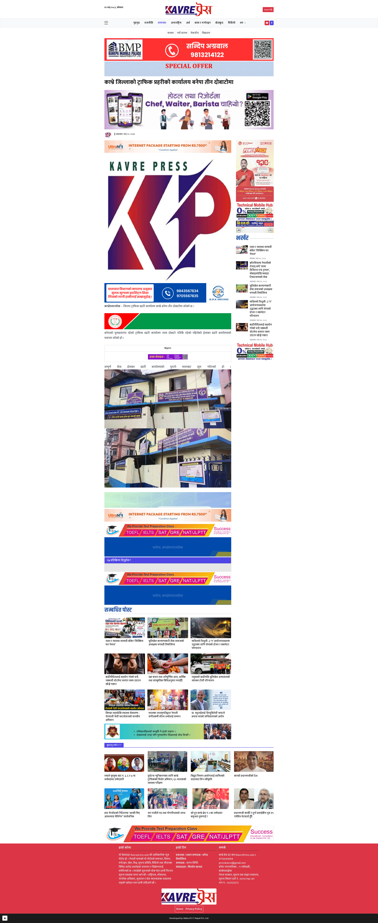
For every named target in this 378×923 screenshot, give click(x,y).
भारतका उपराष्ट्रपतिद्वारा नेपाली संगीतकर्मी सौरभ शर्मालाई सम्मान (164, 715)
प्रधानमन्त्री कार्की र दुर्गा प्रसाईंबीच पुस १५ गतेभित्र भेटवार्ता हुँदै (254, 815)
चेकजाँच (194, 33)
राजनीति (148, 23)
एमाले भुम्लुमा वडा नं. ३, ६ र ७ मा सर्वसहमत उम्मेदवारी (119, 778)
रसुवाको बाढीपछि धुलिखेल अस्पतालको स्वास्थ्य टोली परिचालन (211, 679)
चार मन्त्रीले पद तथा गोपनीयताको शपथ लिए (166, 815)
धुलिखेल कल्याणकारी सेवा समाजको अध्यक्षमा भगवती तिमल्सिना (166, 643)
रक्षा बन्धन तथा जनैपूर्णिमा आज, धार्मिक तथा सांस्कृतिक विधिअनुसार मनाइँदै (167, 679)
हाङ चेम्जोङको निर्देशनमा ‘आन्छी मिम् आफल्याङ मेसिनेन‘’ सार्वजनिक (122, 815)
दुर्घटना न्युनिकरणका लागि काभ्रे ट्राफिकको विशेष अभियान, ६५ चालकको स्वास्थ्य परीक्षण (167, 779)
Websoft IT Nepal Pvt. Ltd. (196, 918)
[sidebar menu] (106, 23)
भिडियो (231, 23)
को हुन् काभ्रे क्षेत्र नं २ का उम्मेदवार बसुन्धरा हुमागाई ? (206, 815)
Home (179, 909)
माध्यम (170, 33)
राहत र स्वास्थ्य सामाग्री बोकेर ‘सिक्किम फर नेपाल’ (124, 643)
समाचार (162, 23)
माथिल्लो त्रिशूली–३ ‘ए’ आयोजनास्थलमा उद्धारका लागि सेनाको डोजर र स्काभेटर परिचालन (211, 644)
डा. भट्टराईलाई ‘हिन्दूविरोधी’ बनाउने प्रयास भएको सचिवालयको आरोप (208, 715)
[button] (267, 23)
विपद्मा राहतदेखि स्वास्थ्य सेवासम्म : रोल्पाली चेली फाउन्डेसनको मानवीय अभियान (123, 716)
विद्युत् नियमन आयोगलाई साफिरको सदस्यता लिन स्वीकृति (207, 778)
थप (241, 23)
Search (267, 9)
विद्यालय (206, 33)
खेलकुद (219, 23)
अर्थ (188, 23)
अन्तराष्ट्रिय (176, 23)
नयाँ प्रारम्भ (182, 33)
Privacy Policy (194, 909)
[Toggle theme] (4, 918)
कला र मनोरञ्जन (203, 23)
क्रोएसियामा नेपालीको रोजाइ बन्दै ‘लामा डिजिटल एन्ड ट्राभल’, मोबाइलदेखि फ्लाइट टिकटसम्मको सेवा (260, 270)
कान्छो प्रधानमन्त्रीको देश (246, 776)
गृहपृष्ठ (136, 23)
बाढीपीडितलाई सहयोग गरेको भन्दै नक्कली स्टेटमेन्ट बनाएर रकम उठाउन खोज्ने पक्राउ (123, 680)
